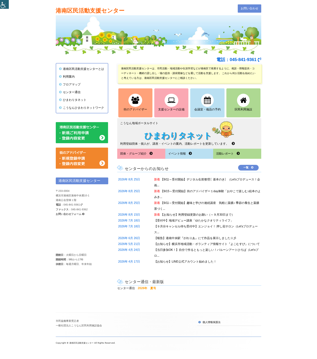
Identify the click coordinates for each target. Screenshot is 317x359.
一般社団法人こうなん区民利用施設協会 (79, 325)
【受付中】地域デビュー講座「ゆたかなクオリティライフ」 (193, 220)
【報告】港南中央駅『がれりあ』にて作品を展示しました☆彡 (195, 238)
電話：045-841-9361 (237, 59)
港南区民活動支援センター (90, 10)
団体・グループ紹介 (135, 153)
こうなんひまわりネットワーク (83, 107)
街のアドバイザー (135, 109)
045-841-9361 (72, 204)
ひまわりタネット (74, 99)
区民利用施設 (243, 109)
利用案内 (69, 76)
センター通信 (72, 92)
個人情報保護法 (212, 322)
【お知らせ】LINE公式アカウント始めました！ (185, 261)
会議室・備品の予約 (207, 109)
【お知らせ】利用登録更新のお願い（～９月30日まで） (197, 214)
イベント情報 (178, 153)
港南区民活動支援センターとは (83, 68)
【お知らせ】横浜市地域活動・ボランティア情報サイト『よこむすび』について (207, 244)
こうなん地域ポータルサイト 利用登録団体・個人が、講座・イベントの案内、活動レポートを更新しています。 (176, 133)
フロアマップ (72, 84)
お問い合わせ (249, 8)
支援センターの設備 (171, 109)
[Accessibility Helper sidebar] (4, 4)
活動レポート (226, 153)
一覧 (247, 167)
